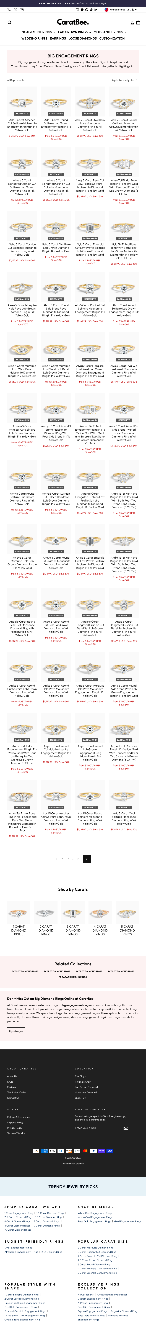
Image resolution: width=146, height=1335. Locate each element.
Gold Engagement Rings (127, 1221)
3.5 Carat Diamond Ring (48, 1217)
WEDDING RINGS (34, 38)
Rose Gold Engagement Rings (94, 1221)
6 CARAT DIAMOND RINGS (25, 971)
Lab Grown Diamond (86, 1087)
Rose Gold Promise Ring (91, 1315)
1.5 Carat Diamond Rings (50, 1213)
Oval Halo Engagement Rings (20, 1307)
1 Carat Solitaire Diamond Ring (21, 1294)
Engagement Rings (88, 1319)
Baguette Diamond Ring (124, 1311)
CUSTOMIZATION (112, 38)
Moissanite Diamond (86, 1092)
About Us (12, 1076)
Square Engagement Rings (92, 1311)
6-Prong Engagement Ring (93, 1303)
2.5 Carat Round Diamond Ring (95, 1260)
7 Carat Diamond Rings (46, 1221)
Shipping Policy (15, 1122)
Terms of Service (16, 1133)
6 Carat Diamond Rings (17, 1221)
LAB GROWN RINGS (73, 32)
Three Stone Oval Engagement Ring (24, 1315)
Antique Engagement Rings (112, 1294)
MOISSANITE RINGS (109, 32)
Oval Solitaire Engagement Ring (22, 1319)
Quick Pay (80, 1097)
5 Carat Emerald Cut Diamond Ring (97, 1272)
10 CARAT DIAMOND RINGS (73, 977)
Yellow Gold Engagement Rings (95, 1217)
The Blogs (80, 1076)
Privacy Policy (14, 1127)
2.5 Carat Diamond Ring (17, 1217)
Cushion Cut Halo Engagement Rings (24, 1303)
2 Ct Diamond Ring (51, 1251)
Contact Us (13, 1097)
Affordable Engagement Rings (21, 1251)
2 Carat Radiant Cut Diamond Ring (97, 1251)
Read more (16, 1031)
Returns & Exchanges (18, 1117)
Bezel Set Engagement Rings (94, 1307)
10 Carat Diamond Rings (17, 1229)
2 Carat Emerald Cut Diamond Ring (97, 1256)
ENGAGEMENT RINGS (36, 32)
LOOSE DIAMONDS (83, 38)
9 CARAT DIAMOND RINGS (121, 971)
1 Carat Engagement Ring (18, 1213)
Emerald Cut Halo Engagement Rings (25, 1311)
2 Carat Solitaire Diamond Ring (21, 1298)
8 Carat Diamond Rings (17, 1225)
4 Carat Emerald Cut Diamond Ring (97, 1268)
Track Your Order (16, 1092)
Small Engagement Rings (18, 1247)
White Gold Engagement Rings (95, 1213)
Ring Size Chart (83, 1081)
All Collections (85, 1294)
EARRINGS (58, 38)
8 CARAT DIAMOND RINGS (89, 971)
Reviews (11, 1087)
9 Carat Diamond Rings (47, 1225)
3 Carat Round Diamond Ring (94, 1264)
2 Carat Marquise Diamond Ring (95, 1247)
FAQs (10, 1081)
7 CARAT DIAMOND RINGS (57, 971)
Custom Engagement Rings (93, 1298)
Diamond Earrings (118, 1315)
